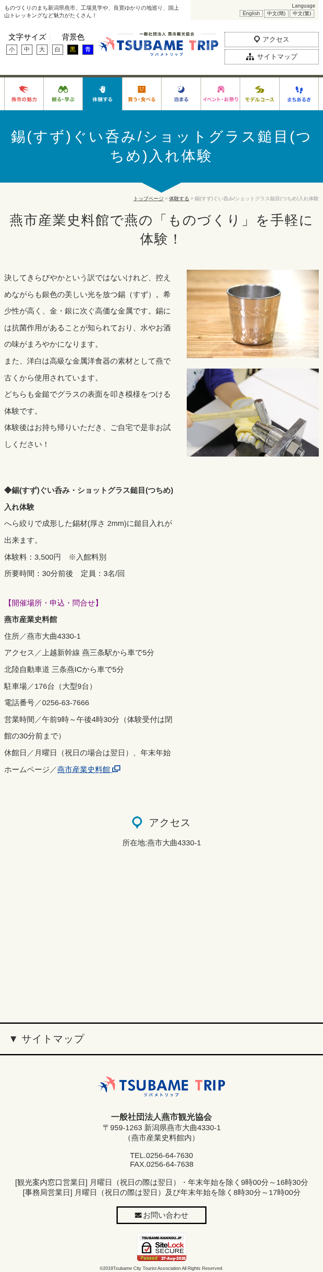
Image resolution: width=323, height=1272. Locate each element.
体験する (179, 199)
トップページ (148, 199)
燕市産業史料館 (84, 769)
